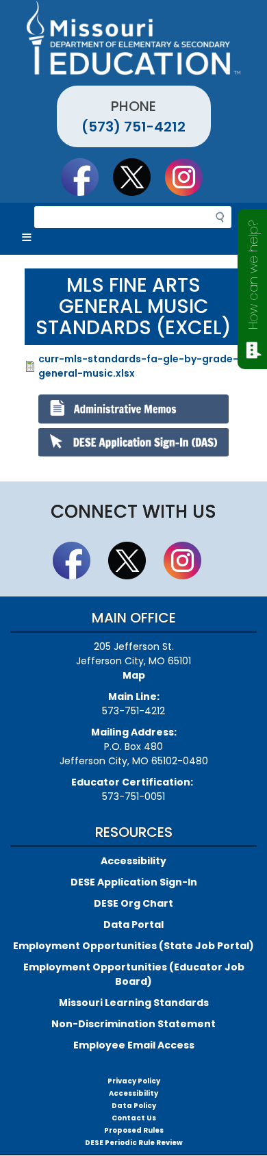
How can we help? (253, 275)
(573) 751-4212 (133, 126)
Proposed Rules (134, 1130)
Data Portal (133, 924)
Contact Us (134, 1118)
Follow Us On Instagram (190, 177)
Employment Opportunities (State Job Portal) (133, 946)
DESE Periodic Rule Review (134, 1143)
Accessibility (133, 861)
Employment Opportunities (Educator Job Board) (133, 974)
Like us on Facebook (86, 177)
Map (134, 675)
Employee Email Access (133, 1045)
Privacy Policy (133, 1081)
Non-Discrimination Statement (133, 1024)
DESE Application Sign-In (134, 882)
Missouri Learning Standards (134, 1002)
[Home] (133, 37)
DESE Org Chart (133, 903)
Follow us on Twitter (138, 177)
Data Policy (134, 1106)
